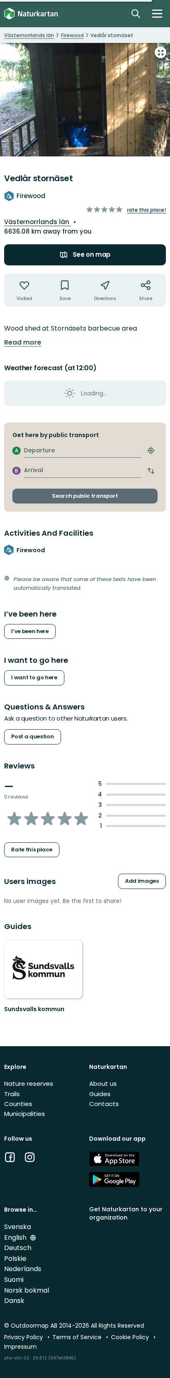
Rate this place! (146, 209)
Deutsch (17, 1248)
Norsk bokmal (26, 1290)
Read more (22, 342)
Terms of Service (77, 1337)
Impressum (20, 1347)
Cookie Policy (131, 1337)
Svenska (17, 1226)
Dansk (14, 1300)
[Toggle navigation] (157, 13)
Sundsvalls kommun (34, 1009)
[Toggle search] (135, 13)
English (16, 1237)
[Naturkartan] (31, 14)
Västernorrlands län (37, 221)
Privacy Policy (24, 1337)
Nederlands (22, 1269)
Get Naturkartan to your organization (126, 1213)
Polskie (15, 1258)
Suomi (14, 1279)
